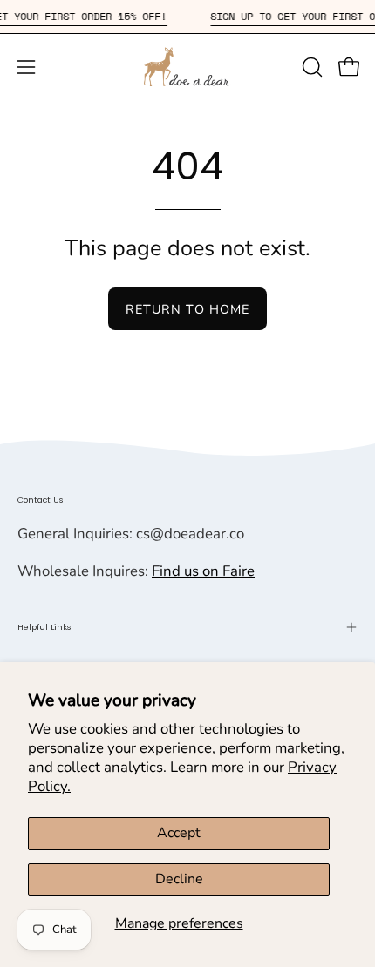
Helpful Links (44, 626)
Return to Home (187, 309)
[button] (310, 67)
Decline (179, 879)
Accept (179, 832)
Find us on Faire (203, 571)
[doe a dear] (187, 66)
